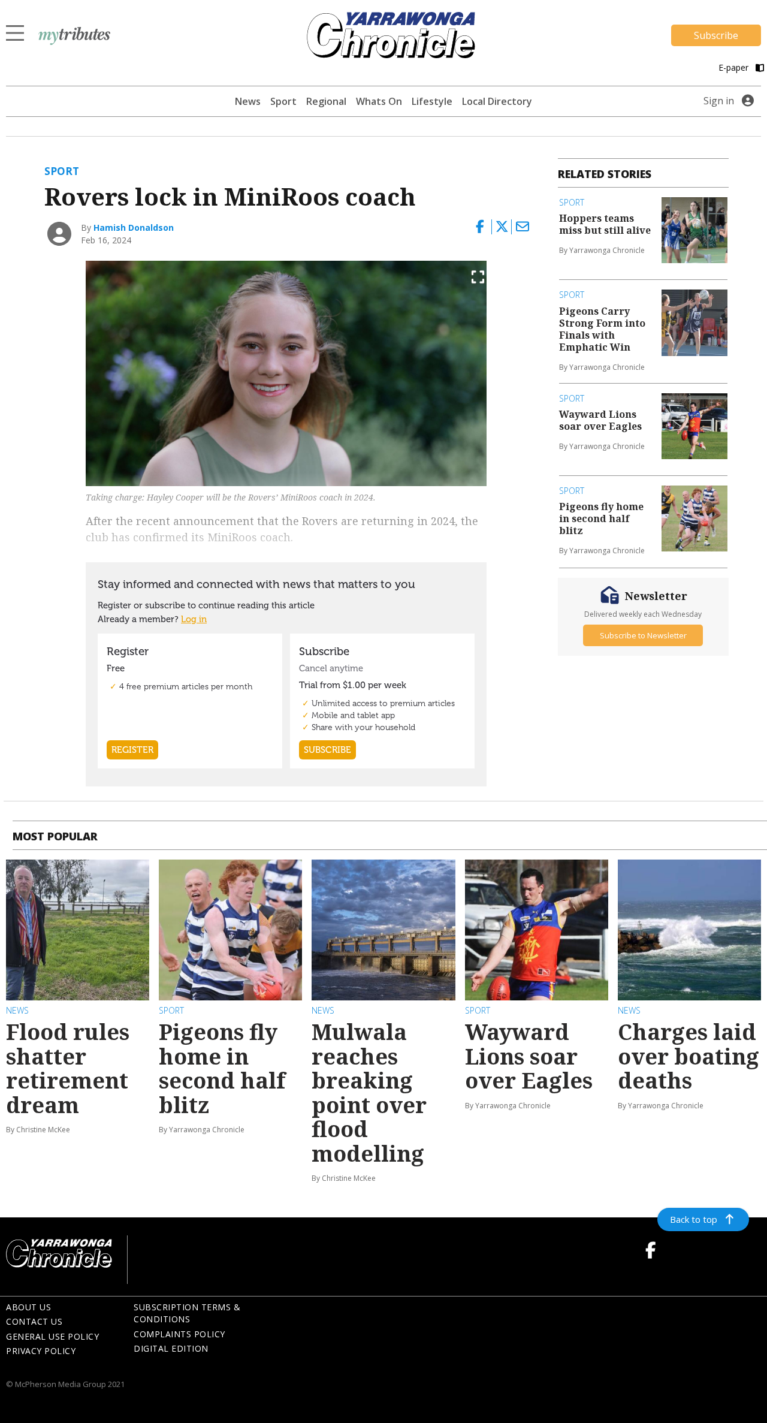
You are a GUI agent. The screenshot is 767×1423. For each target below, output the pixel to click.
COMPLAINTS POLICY (179, 1334)
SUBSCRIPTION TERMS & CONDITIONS (187, 1313)
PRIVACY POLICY (41, 1350)
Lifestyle (432, 101)
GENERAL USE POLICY (52, 1336)
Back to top (693, 1219)
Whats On (379, 101)
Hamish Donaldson (133, 227)
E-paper (734, 67)
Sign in (718, 100)
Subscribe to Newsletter (643, 634)
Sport (283, 101)
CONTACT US (34, 1321)
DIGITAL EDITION (171, 1348)
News (248, 101)
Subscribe (716, 35)
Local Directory (497, 101)
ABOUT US (28, 1307)
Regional (326, 101)
